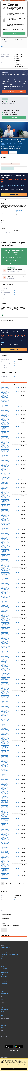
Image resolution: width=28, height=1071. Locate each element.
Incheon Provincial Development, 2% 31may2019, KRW (5, 796)
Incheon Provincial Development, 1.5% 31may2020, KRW (5, 750)
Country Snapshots (4, 1005)
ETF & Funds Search (4, 1015)
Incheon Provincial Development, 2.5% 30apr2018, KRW (5, 842)
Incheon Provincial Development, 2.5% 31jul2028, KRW (5, 442)
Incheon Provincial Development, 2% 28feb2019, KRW (5, 804)
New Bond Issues (4, 976)
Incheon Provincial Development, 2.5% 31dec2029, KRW (5, 396)
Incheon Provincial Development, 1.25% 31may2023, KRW (5, 611)
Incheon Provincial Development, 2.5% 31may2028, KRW (5, 450)
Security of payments (4, 1033)
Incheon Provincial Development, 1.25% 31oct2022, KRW (5, 638)
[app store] (9, 1046)
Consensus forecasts (4, 1009)
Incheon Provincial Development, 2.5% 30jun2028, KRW (5, 446)
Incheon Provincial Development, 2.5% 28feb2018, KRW (5, 850)
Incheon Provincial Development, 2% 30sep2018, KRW (5, 823)
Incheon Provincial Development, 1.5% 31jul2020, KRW (5, 742)
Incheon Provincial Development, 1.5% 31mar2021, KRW (5, 711)
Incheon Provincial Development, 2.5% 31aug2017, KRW (5, 873)
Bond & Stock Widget (4, 991)
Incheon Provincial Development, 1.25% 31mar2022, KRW (5, 665)
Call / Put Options (4, 978)
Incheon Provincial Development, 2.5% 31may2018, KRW (5, 838)
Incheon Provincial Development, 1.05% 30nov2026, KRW (5, 492)
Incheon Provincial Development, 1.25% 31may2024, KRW (5, 565)
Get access (4, 152)
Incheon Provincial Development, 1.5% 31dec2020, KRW (5, 723)
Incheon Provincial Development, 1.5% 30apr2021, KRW (5, 707)
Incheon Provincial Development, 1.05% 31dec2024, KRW (5, 538)
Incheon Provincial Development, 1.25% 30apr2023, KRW (5, 615)
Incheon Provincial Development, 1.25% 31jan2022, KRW (5, 673)
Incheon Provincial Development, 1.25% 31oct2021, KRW (5, 684)
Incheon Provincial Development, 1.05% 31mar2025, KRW (5, 527)
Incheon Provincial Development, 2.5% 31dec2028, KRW (5, 427)
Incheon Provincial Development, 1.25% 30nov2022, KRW (5, 634)
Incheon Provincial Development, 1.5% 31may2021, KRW (5, 704)
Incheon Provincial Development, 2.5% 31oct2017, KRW (5, 865)
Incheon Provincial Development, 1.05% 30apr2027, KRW (5, 485)
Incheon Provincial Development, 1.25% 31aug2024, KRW (5, 554)
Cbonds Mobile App (4, 993)
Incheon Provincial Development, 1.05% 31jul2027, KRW (5, 477)
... (14, 883)
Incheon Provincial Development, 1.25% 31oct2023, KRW (5, 592)
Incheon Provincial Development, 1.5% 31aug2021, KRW (5, 692)
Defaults (2, 974)
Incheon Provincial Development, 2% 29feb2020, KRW (5, 761)
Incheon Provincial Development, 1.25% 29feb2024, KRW (5, 577)
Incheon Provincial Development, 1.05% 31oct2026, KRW (5, 496)
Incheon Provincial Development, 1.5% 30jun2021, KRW (5, 700)
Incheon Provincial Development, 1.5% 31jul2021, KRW (5, 696)
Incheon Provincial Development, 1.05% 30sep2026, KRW (5, 500)
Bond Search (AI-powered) (5, 949)
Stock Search (3, 966)
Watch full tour (13, 152)
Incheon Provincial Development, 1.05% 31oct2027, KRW (5, 473)
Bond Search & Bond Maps (5, 947)
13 (19, 883)
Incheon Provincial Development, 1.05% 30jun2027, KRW (5, 481)
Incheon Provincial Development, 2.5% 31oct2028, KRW (5, 435)
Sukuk (2, 960)
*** (15, 43)
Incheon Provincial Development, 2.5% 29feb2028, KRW (5, 458)
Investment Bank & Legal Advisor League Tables (9, 954)
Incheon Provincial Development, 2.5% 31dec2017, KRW (5, 857)
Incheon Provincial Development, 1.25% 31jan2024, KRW (5, 581)
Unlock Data (14, 117)
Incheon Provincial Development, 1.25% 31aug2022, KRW (5, 646)
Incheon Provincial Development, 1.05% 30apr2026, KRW (5, 504)
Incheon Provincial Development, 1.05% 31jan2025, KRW (5, 535)
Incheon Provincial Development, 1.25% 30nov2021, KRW (5, 681)
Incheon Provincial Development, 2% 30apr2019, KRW (5, 800)
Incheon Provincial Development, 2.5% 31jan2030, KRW (5, 392)
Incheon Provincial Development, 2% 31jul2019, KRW (5, 788)
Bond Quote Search (4, 950)
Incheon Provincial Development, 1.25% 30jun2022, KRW (5, 654)
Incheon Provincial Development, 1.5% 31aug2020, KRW (5, 738)
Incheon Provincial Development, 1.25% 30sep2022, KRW (5, 642)
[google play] (19, 1046)
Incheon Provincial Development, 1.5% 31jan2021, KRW (5, 719)
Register (14, 33)
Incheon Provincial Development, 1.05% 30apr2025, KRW (5, 523)
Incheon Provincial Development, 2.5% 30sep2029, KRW (5, 412)
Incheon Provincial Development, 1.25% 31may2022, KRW (5, 658)
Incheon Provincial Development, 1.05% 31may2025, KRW (5, 519)
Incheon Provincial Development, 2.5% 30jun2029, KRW (5, 419)
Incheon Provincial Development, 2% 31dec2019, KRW (5, 769)
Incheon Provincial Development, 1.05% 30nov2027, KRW (5, 469)
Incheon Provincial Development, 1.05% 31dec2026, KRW (5, 488)
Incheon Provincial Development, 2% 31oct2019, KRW (5, 777)
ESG (1, 958)
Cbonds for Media (4, 1025)
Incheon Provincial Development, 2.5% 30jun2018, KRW (5, 834)
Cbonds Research (4, 1023)
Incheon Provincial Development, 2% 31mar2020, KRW (5, 757)
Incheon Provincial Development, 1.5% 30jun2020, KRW (5, 746)
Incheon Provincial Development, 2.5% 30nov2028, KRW (5, 431)
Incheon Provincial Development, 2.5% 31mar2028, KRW (5, 454)
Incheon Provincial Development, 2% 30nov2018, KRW (5, 815)
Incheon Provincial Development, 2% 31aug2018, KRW (5, 827)
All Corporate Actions (4, 972)
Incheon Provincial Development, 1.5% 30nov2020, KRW (5, 727)
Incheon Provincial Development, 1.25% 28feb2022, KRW (5, 669)
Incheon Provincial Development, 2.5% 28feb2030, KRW (5, 388)
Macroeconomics (4, 1011)
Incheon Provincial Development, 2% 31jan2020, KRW (5, 765)
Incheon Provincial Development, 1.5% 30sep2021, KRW (5, 688)
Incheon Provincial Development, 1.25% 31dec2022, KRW (5, 631)
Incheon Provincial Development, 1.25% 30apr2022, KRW (5, 661)
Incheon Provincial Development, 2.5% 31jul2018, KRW (5, 830)
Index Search (3, 1004)
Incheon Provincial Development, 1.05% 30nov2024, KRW (5, 542)
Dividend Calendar (4, 968)
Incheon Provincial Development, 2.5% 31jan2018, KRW (5, 854)
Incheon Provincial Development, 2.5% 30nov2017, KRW (5, 861)
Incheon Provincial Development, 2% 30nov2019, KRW (5, 773)
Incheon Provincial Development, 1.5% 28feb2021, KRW (5, 715)
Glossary (2, 1027)
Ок (14, 1068)
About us (2, 1031)
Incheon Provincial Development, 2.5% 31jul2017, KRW (5, 877)
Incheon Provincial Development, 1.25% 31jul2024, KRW (5, 558)
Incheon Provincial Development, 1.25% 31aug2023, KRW (5, 600)
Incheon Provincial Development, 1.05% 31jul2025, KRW (5, 511)
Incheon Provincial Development (18, 211)
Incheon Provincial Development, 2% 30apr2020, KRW (5, 754)
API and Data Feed (4, 997)
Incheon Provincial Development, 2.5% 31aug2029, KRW (5, 408)
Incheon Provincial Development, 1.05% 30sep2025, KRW (5, 508)
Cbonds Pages (3, 956)
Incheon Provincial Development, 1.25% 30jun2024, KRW (5, 561)
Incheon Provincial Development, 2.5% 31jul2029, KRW (5, 415)
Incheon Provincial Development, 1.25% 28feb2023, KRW (5, 623)
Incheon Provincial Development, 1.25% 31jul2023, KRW (5, 604)
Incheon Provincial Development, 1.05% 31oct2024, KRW (5, 546)
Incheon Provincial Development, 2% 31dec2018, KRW (5, 811)
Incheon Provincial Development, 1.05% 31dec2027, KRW (5, 465)
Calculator (2, 1038)
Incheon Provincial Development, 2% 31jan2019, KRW (5, 807)
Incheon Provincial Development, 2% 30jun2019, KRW (5, 792)
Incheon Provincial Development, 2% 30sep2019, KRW (5, 781)
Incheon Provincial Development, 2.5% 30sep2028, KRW (5, 438)
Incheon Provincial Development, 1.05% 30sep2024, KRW (5, 550)
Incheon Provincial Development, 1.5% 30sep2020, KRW (5, 734)
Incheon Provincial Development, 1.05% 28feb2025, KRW (5, 531)
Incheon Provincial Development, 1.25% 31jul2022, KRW (5, 650)
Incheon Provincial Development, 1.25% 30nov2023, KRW (5, 588)
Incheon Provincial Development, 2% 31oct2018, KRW (5, 819)
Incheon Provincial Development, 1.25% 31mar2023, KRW (5, 619)
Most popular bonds (4, 962)
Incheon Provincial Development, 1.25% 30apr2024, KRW (5, 569)
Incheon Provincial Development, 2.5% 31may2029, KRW (5, 423)
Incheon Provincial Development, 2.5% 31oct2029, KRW (5, 404)
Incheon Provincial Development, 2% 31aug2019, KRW (5, 784)
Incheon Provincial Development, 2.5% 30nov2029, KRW (5, 400)
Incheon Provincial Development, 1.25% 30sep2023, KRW (5, 596)
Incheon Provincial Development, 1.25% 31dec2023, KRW (5, 584)
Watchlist (2, 989)
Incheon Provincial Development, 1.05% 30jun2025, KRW (5, 515)
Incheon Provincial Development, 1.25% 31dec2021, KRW (5, 677)
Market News (3, 1020)
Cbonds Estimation (4, 952)
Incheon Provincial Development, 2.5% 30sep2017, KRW (5, 869)
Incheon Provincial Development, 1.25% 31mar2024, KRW (5, 573)
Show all (2, 886)
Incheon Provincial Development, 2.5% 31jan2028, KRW (5, 462)
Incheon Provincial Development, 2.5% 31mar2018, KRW (5, 846)
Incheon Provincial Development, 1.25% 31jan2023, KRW (5, 627)
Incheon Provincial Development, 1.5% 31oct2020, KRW (5, 731)
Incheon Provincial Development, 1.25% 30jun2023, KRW (5, 608)
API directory (3, 999)
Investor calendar (4, 983)
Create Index (3, 1007)
